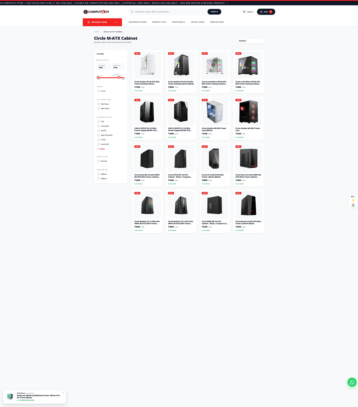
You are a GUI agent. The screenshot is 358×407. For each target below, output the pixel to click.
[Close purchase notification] (63, 392)
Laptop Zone (197, 22)
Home (96, 32)
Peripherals (178, 22)
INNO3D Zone (217, 22)
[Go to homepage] (96, 11)
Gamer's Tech (159, 22)
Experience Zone (138, 22)
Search (214, 11)
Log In (250, 11)
